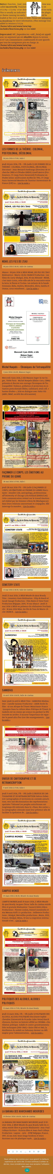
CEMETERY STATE (11, 585)
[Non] (50, 1165)
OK (27, 1170)
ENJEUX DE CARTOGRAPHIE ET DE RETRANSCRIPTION (19, 780)
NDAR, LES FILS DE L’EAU (14, 261)
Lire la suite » (24, 183)
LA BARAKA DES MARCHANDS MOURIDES (23, 1111)
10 (38, 1151)
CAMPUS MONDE (10, 891)
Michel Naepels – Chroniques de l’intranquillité (26, 367)
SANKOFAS (7, 690)
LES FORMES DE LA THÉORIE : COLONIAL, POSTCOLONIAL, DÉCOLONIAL (23, 151)
